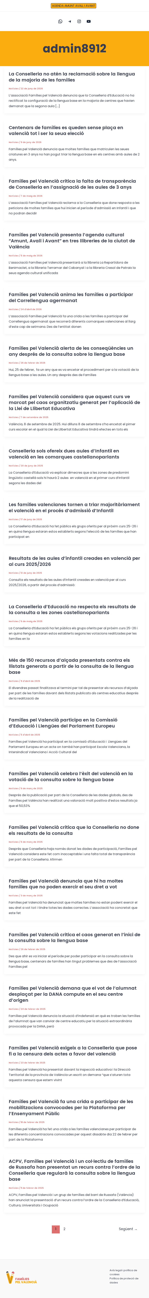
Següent (128, 1229)
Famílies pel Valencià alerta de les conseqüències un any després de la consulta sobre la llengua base (71, 351)
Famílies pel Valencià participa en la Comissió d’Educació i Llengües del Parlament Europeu (63, 723)
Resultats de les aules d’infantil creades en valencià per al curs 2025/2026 (74, 561)
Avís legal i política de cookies (123, 1272)
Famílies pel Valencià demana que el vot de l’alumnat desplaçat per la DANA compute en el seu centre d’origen (73, 994)
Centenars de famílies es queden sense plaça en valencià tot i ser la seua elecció (66, 130)
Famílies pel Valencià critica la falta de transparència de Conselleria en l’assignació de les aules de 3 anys (72, 184)
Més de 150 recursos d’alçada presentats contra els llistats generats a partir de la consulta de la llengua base (71, 666)
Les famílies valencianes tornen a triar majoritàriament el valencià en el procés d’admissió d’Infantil (74, 507)
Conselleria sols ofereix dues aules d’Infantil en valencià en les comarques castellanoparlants (64, 454)
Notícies (14, 88)
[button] (74, 6)
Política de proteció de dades (124, 1280)
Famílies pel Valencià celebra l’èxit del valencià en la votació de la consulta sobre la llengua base (71, 776)
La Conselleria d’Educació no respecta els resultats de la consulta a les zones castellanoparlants (72, 609)
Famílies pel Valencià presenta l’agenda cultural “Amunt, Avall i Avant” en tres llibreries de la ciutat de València (72, 240)
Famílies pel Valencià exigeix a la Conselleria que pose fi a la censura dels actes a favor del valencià (73, 1051)
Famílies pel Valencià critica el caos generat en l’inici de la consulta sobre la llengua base (74, 937)
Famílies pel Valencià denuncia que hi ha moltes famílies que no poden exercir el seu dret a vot (66, 884)
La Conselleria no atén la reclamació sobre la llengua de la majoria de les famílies (72, 77)
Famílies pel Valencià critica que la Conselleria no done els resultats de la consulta (74, 830)
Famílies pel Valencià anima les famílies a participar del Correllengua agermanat (71, 297)
